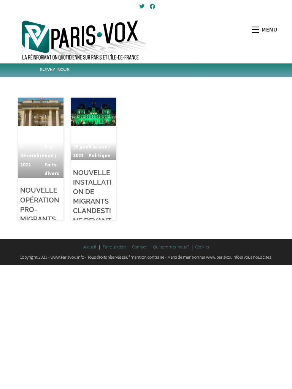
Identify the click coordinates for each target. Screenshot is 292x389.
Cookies (202, 247)
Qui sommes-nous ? (171, 247)
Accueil (89, 247)
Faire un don (114, 247)
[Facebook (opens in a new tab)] (151, 6)
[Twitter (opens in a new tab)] (142, 6)
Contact (139, 247)
